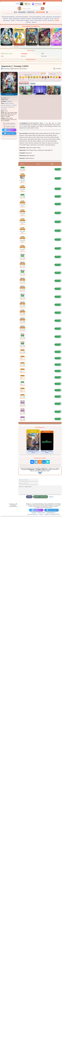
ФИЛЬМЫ (22, 12)
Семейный (46, 18)
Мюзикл (13, 20)
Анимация (9, 101)
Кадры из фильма (24, 83)
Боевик (57, 20)
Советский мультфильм (35, 16)
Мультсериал (16, 18)
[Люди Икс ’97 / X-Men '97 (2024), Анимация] (6, 45)
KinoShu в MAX (10, 130)
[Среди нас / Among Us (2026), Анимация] (44, 45)
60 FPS (24, 56)
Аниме (31, 20)
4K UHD (44, 56)
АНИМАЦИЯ (40, 12)
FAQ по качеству (41, 512)
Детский (56, 18)
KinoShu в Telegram (10, 133)
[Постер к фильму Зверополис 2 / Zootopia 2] (9, 92)
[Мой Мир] (44, 462)
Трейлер (33, 83)
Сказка (51, 18)
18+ (43, 53)
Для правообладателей (33, 514)
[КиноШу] (19, 8)
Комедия (23, 18)
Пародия (26, 20)
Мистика (5, 18)
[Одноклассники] (40, 462)
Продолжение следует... (7, 53)
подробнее (22, 170)
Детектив (28, 22)
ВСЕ (15, 12)
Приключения (20, 20)
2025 (8, 97)
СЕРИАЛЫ (30, 12)
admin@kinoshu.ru (51, 512)
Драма (43, 16)
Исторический (56, 16)
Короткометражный (37, 18)
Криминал (28, 18)
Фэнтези (45, 20)
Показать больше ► (31, 59)
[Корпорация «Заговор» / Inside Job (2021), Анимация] (19, 45)
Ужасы (10, 18)
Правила (51, 496)
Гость (17, 3)
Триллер (34, 22)
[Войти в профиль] (22, 3)
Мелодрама (49, 16)
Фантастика (51, 20)
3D (3, 56)
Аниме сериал (38, 20)
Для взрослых (6, 20)
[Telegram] (36, 462)
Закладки (34, 512)
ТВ (47, 12)
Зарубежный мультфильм (8, 16)
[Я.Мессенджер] (48, 462)
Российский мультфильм (22, 16)
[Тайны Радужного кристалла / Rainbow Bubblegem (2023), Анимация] (31, 45)
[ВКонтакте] (32, 462)
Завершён (25, 53)
